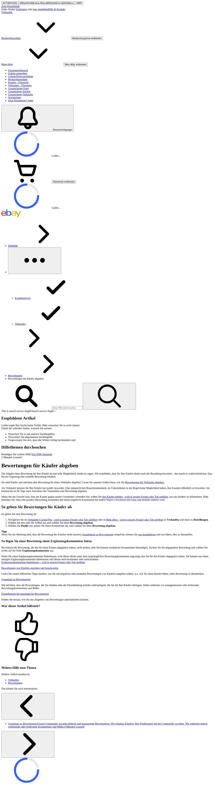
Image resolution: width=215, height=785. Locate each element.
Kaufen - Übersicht (18, 82)
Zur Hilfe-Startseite (42, 454)
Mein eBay (134, 519)
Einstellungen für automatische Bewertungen (25, 593)
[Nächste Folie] (27, 744)
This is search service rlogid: (16, 411)
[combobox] (67, 408)
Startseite (13, 245)
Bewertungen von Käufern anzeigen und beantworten (29, 568)
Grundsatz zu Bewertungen (15, 579)
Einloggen (21, 9)
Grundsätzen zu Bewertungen (97, 534)
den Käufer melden (135, 496)
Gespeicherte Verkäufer (20, 94)
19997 (79, 3)
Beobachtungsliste (17, 79)
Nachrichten (14, 97)
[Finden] (109, 396)
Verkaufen (6, 12)
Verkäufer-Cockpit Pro (62, 519)
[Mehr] (34, 260)
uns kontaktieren (147, 534)
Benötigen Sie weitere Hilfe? (16, 454)
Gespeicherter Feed (18, 88)
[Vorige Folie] (27, 706)
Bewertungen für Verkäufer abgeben (144, 482)
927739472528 (10, 3)
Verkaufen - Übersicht (19, 85)
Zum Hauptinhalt (10, 6)
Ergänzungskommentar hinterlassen (43, 562)
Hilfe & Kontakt (56, 9)
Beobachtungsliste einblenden (86, 38)
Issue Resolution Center (20, 100)
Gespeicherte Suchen (19, 91)
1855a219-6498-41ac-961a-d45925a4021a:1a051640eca (46, 3)
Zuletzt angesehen (17, 73)
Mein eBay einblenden (75, 64)
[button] (107, 624)
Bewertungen (15, 375)
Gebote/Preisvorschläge (20, 76)
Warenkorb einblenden (64, 181)
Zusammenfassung (18, 70)
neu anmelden (40, 9)
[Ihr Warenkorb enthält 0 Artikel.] (26, 181)
